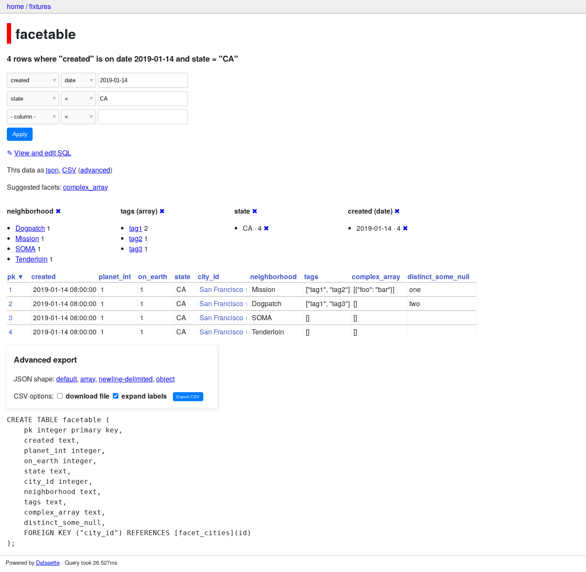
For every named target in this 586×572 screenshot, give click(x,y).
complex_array (85, 187)
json (52, 170)
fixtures (40, 6)
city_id (208, 276)
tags (311, 276)
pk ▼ (15, 276)
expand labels (143, 396)
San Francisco (221, 289)
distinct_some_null (438, 276)
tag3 (135, 248)
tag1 (135, 228)
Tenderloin (31, 259)
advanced (95, 170)
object (165, 379)
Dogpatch (30, 228)
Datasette (48, 562)
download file (86, 396)
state (182, 276)
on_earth (152, 276)
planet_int (115, 276)
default (66, 379)
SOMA (25, 248)
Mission (27, 238)
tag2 (135, 238)
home (15, 6)
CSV (69, 170)
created (43, 276)
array (87, 379)
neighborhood (273, 276)
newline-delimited (126, 379)
